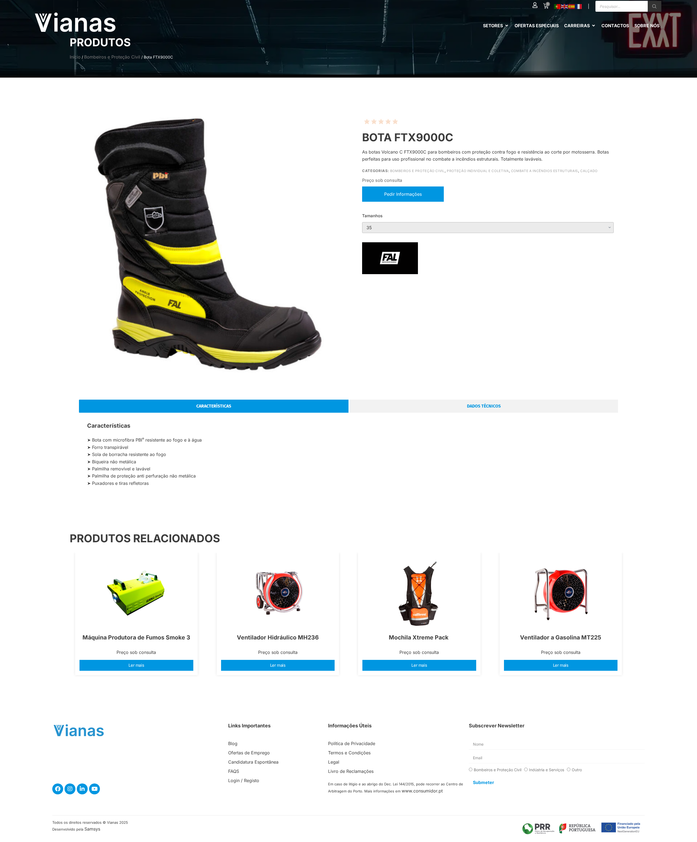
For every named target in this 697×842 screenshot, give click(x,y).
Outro (577, 769)
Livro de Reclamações (351, 771)
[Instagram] (70, 788)
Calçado (589, 171)
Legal (333, 762)
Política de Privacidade (351, 743)
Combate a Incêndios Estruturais (544, 171)
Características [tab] (213, 406)
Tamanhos (372, 215)
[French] (578, 6)
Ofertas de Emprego (249, 752)
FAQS (233, 771)
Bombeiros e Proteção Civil (112, 57)
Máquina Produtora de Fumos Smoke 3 (136, 637)
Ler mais (136, 665)
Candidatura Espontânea (253, 762)
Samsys (92, 829)
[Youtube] (94, 788)
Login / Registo (243, 780)
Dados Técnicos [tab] (484, 406)
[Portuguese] (557, 6)
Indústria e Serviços (546, 769)
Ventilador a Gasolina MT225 (560, 637)
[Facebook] (57, 788)
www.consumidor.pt (422, 791)
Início (75, 57)
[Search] (654, 6)
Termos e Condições (349, 752)
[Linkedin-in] (82, 788)
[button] (496, 25)
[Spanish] (571, 6)
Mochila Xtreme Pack (419, 637)
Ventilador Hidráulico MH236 (278, 637)
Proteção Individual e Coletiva (478, 171)
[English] (564, 6)
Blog (232, 743)
